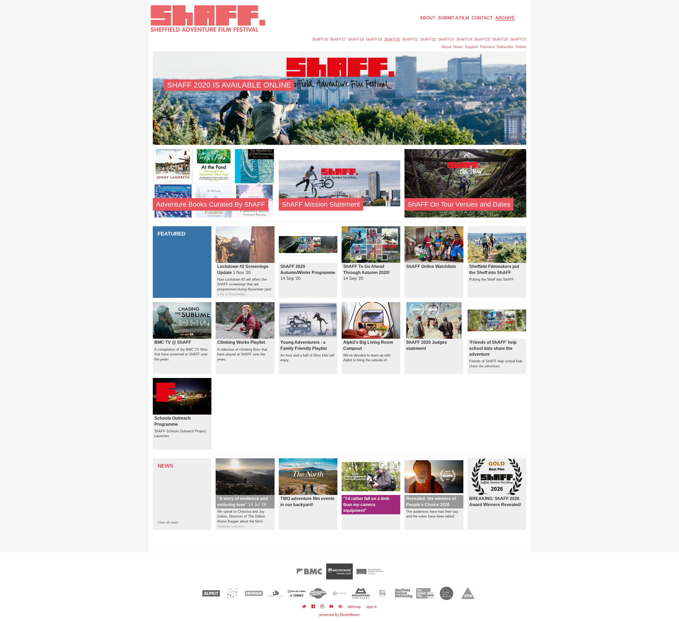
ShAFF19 (374, 39)
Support (471, 47)
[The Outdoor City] (425, 593)
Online (520, 47)
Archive (505, 18)
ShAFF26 (500, 39)
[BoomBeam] (232, 593)
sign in (371, 606)
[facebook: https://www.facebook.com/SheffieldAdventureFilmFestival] (313, 606)
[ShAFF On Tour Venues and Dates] (465, 183)
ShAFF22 (428, 39)
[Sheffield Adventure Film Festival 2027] (208, 18)
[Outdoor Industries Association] (382, 593)
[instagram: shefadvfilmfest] (322, 606)
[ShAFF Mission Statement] (340, 183)
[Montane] (339, 571)
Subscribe (505, 47)
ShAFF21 (410, 39)
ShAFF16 (320, 39)
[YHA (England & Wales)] (468, 593)
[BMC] (309, 571)
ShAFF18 (356, 39)
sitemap (354, 606)
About (427, 18)
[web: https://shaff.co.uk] (340, 606)
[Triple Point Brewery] (446, 593)
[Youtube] (331, 606)
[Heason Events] (318, 593)
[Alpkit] (211, 593)
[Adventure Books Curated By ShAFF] (214, 183)
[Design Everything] (275, 593)
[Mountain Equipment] (361, 593)
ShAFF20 (392, 39)
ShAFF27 (518, 39)
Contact (482, 18)
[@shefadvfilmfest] (304, 606)
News (458, 47)
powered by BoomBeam (339, 614)
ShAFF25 (482, 39)
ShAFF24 (464, 39)
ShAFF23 (446, 39)
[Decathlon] (254, 593)
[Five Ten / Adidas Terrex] (297, 593)
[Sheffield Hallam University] (404, 593)
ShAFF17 (338, 39)
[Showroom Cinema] (369, 571)
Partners (487, 47)
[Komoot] (340, 593)
